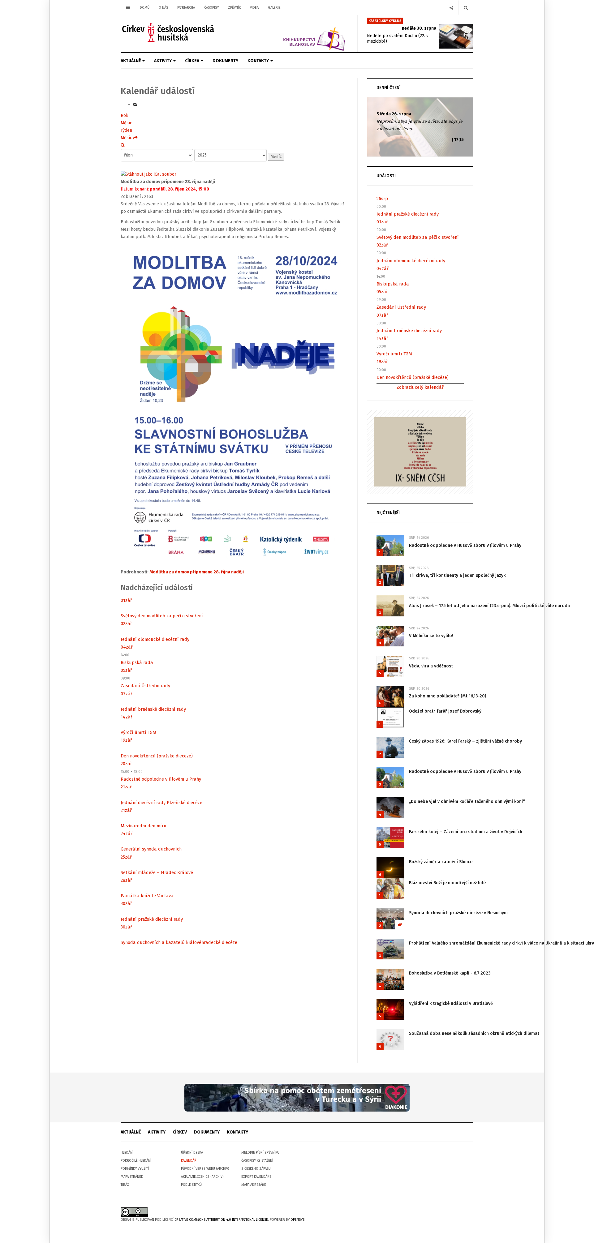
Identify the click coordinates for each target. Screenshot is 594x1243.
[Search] (465, 7)
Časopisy (211, 8)
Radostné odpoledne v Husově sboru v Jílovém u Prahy (465, 545)
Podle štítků (191, 1185)
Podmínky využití (135, 1169)
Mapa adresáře (253, 1185)
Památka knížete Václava (147, 895)
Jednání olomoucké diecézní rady (155, 639)
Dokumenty (225, 60)
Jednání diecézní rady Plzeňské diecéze (161, 802)
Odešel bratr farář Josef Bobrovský (445, 711)
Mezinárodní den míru (143, 826)
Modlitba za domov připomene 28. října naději (196, 572)
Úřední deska (192, 1153)
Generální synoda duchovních (151, 849)
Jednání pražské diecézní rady (152, 919)
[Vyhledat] (123, 145)
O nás (163, 8)
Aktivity (163, 60)
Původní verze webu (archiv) (205, 1169)
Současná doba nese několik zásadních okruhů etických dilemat (474, 1033)
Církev (192, 60)
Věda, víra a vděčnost (431, 666)
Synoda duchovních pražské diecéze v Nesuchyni (458, 912)
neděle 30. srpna (419, 28)
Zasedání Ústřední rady (145, 685)
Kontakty (259, 60)
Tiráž (125, 1185)
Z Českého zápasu (256, 1169)
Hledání (127, 1153)
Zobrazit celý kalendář (420, 387)
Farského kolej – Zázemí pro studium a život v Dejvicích (465, 831)
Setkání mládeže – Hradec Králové (157, 872)
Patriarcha (186, 8)
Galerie (274, 8)
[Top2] (297, 1097)
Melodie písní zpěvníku (260, 1153)
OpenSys (297, 1220)
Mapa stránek (132, 1177)
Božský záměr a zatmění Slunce (440, 861)
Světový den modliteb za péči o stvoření (162, 616)
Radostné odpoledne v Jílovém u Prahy (161, 779)
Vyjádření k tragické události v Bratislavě (451, 1003)
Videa (254, 8)
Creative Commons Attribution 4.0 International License (221, 1220)
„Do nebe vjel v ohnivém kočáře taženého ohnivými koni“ (467, 801)
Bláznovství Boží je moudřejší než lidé (447, 882)
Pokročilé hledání (136, 1161)
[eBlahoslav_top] (299, 33)
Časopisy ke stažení (257, 1161)
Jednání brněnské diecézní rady (153, 709)
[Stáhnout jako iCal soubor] (148, 174)
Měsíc (126, 123)
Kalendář (188, 1161)
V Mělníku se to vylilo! (431, 635)
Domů (144, 8)
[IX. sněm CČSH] (420, 451)
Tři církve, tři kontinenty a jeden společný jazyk (457, 575)
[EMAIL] (135, 104)
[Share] (451, 7)
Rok (124, 115)
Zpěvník (234, 8)
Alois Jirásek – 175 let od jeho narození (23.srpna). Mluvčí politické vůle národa (489, 605)
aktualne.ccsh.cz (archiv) (202, 1177)
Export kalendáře (256, 1177)
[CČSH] (169, 32)
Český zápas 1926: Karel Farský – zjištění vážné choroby (465, 741)
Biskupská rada (137, 662)
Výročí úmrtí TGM (138, 732)
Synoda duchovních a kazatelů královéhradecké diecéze (179, 942)
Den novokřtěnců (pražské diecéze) (157, 756)
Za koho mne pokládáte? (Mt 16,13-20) (447, 696)
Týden (126, 130)
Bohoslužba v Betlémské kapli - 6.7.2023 (450, 973)
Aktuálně (131, 60)
